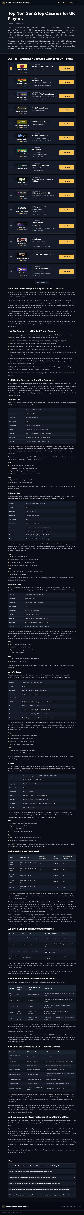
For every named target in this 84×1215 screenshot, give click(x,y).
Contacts (78, 3)
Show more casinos (42, 282)
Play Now (67, 68)
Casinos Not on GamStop (65, 3)
